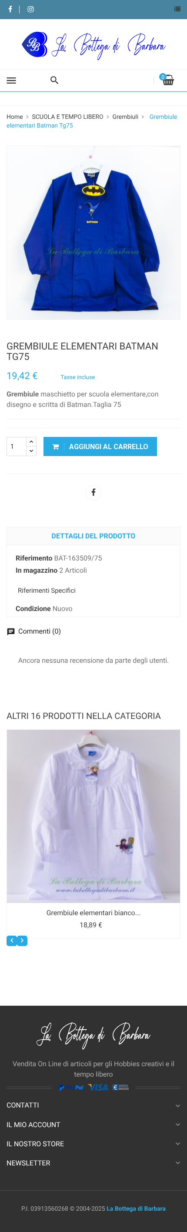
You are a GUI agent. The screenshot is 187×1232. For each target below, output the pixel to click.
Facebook (10, 10)
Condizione (33, 608)
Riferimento (34, 558)
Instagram (30, 10)
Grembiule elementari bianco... (94, 913)
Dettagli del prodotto (94, 536)
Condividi (93, 492)
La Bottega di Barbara (136, 1208)
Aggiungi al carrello (107, 447)
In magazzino (36, 570)
